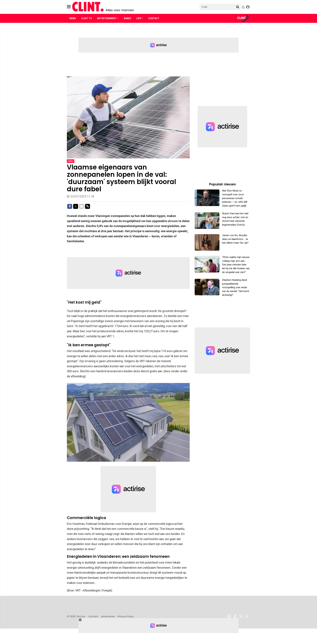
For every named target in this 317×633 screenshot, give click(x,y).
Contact (153, 18)
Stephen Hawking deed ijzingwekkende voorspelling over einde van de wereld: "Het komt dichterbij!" (235, 287)
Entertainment (107, 18)
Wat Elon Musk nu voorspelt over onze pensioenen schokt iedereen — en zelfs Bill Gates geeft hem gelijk (234, 198)
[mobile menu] (69, 7)
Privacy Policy (126, 616)
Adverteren (108, 616)
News (73, 18)
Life (138, 18)
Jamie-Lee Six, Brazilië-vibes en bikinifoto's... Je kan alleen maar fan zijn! (235, 239)
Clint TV (86, 18)
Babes (127, 18)
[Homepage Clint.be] (129, 7)
